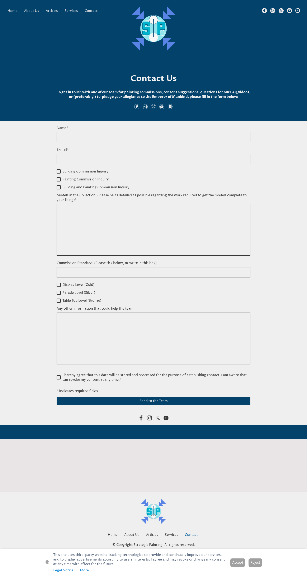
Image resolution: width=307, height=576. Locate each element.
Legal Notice (63, 570)
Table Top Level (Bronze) (81, 300)
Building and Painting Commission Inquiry (95, 187)
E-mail (63, 149)
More (84, 570)
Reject (255, 562)
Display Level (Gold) (78, 284)
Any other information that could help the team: (95, 308)
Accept (237, 562)
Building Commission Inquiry (85, 171)
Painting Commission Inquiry (85, 179)
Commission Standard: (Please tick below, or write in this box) (107, 263)
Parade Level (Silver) (78, 292)
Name (62, 128)
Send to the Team (154, 401)
